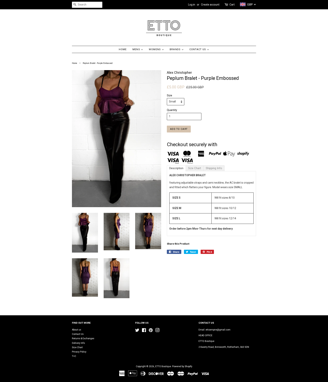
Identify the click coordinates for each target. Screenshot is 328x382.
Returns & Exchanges (83, 338)
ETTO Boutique (163, 366)
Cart (232, 4)
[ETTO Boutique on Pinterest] (151, 331)
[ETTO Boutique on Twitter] (137, 331)
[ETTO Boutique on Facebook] (144, 331)
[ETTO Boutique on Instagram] (157, 331)
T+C (74, 356)
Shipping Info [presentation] (214, 168)
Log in (191, 4)
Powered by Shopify (182, 366)
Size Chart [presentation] (194, 168)
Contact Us (78, 334)
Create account (210, 4)
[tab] (176, 168)
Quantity (172, 110)
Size (169, 95)
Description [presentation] (176, 168)
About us (76, 329)
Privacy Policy (79, 351)
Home (74, 63)
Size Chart (77, 347)
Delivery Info (78, 343)
